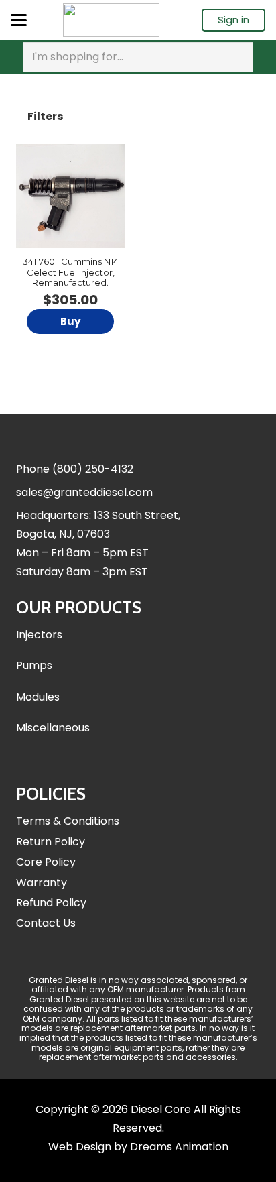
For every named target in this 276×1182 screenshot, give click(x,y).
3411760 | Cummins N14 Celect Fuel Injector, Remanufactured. (71, 272)
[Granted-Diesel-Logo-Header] (111, 20)
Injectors (39, 634)
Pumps (34, 665)
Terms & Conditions (67, 821)
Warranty (41, 882)
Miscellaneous (53, 727)
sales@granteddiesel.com (84, 492)
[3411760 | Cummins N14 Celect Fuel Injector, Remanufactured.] (70, 196)
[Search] (240, 57)
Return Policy (50, 841)
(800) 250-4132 (92, 469)
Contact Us (46, 923)
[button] (19, 20)
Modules (38, 697)
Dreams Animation (179, 1147)
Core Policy (46, 862)
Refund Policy (51, 902)
